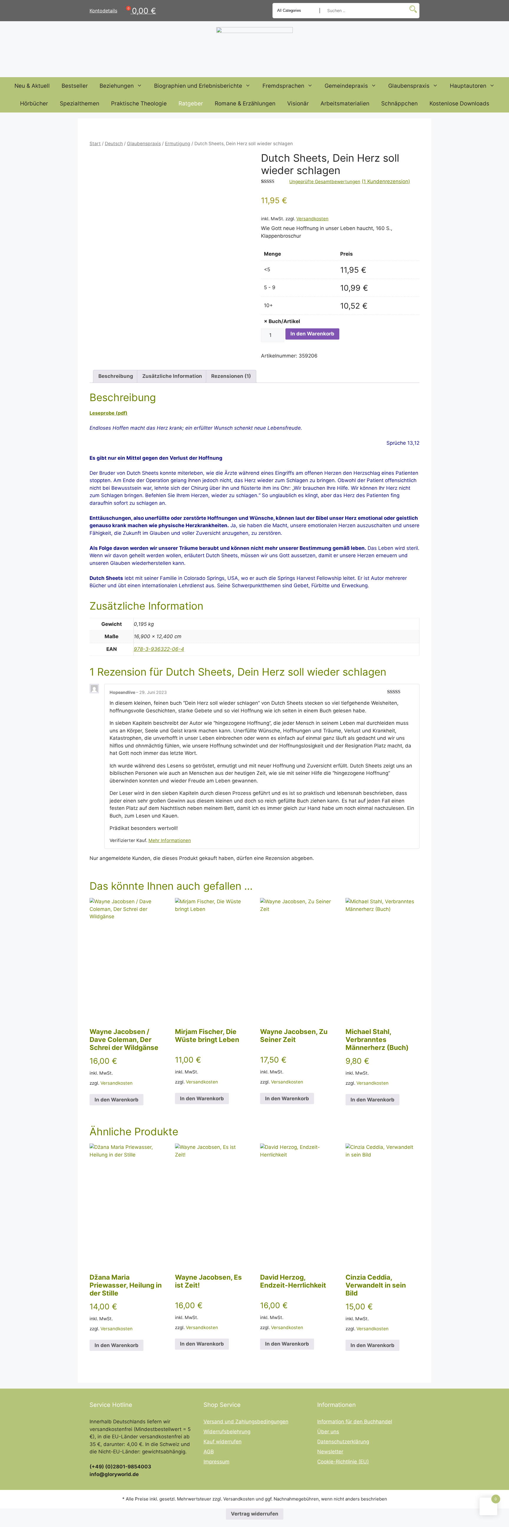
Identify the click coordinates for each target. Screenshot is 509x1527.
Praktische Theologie (139, 103)
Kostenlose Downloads (459, 103)
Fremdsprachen (283, 85)
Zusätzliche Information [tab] (172, 376)
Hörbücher (34, 103)
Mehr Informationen (169, 840)
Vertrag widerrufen (254, 1514)
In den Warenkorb (312, 334)
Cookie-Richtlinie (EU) (343, 1462)
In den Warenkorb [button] (116, 1100)
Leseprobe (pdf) (109, 413)
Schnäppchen (399, 103)
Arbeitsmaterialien (344, 103)
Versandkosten (312, 218)
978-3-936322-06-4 (159, 649)
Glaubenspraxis (408, 85)
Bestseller (75, 85)
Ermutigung (177, 143)
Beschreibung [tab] (115, 376)
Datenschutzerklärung (343, 1442)
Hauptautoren (468, 85)
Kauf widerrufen (223, 1442)
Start (95, 143)
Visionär (298, 103)
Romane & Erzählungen (245, 103)
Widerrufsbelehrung (227, 1432)
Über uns (328, 1432)
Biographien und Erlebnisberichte (198, 85)
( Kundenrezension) (386, 181)
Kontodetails (103, 11)
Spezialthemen (79, 103)
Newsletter (330, 1452)
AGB (209, 1452)
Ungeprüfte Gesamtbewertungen (324, 181)
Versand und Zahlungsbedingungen (246, 1422)
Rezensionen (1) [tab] (231, 376)
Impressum (216, 1462)
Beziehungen (117, 85)
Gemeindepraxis (346, 85)
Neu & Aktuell (32, 85)
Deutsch (114, 143)
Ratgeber (191, 103)
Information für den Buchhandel (354, 1422)
